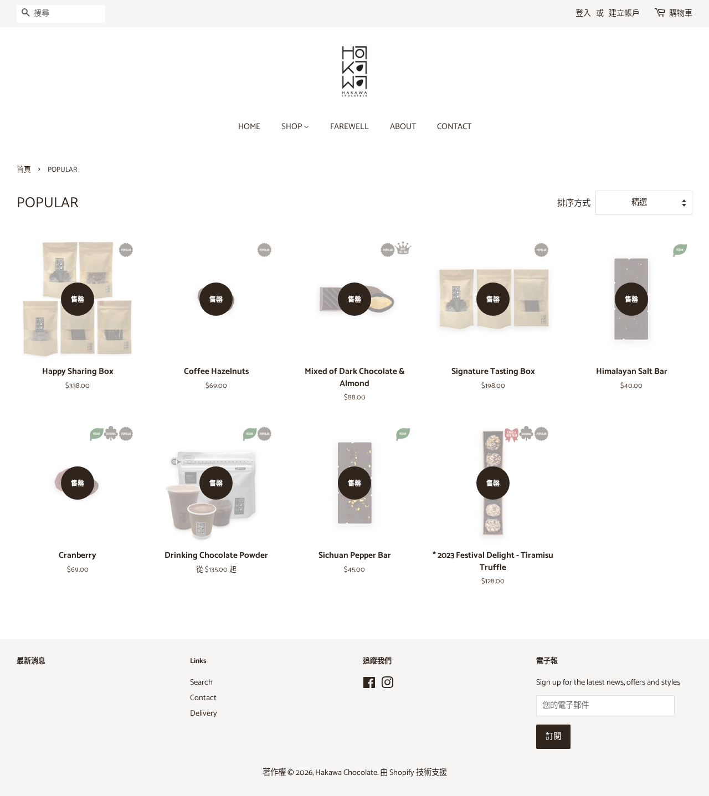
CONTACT (454, 126)
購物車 (680, 13)
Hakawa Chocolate (346, 772)
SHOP (292, 126)
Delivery (203, 713)
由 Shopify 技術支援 (413, 772)
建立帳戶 (624, 13)
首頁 (24, 170)
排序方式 (573, 203)
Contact (203, 698)
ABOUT (403, 126)
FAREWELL (349, 126)
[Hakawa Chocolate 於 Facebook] (369, 685)
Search (201, 682)
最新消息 (31, 661)
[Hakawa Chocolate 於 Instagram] (387, 685)
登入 (583, 13)
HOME (249, 126)
